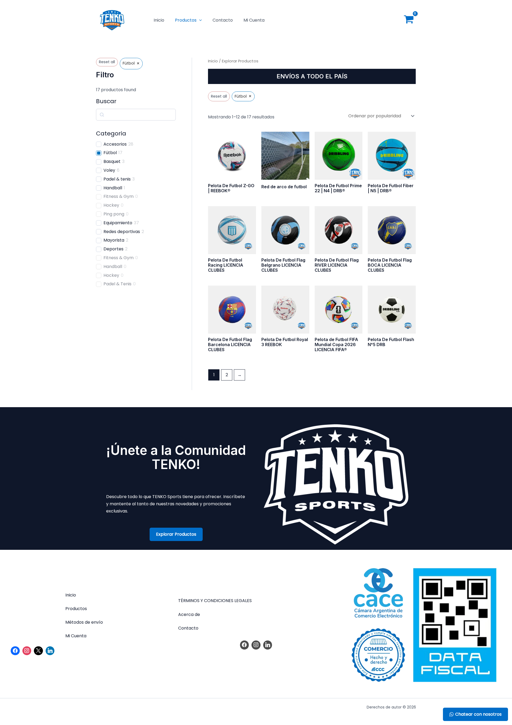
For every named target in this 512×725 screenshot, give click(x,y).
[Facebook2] (15, 651)
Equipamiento (117, 223)
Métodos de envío (84, 622)
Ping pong (113, 214)
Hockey (111, 205)
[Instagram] (27, 651)
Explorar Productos (176, 534)
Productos (186, 20)
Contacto (223, 20)
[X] (38, 651)
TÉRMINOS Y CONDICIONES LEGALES (215, 601)
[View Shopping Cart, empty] (408, 20)
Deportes (113, 249)
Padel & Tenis (117, 284)
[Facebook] (244, 645)
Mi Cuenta (254, 20)
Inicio (159, 20)
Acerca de (189, 614)
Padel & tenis (117, 179)
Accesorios (115, 144)
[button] (199, 20)
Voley (109, 170)
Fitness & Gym (118, 196)
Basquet (112, 162)
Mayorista (113, 240)
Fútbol (110, 153)
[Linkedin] (50, 651)
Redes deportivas (121, 232)
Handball (112, 188)
